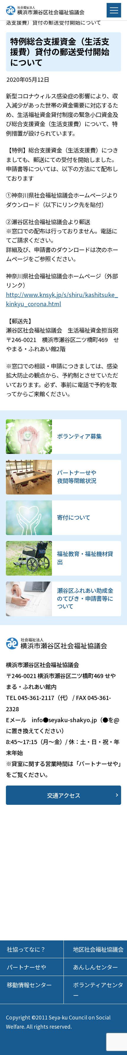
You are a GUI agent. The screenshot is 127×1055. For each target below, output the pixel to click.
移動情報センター (29, 984)
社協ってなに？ (26, 949)
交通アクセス (63, 795)
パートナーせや (26, 967)
